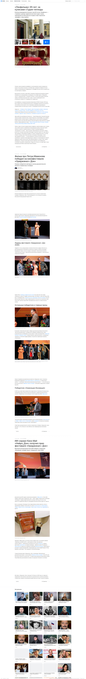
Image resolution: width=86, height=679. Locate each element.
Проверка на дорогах (36, 113)
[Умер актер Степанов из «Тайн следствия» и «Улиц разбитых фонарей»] (36, 655)
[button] (32, 29)
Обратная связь (82, 678)
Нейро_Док (44, 393)
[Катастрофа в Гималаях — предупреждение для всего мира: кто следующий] (50, 641)
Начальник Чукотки (39, 110)
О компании (4, 678)
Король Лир (22, 110)
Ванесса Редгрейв (33, 122)
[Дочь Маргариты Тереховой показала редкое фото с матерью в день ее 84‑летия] (36, 598)
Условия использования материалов (75, 678)
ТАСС (24, 4)
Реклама (7, 678)
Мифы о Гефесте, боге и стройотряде (23, 420)
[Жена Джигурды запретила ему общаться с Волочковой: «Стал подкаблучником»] (64, 655)
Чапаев (22, 109)
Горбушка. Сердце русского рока (27, 294)
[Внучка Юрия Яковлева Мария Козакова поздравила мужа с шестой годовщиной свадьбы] (36, 613)
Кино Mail (24, 438)
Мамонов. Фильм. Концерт (29, 383)
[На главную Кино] (3, 1)
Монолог (29, 113)
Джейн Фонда (21, 123)
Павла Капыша (18, 546)
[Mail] (1, 1)
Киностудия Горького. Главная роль (32, 380)
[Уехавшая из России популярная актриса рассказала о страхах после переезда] (50, 655)
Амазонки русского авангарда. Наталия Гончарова (35, 297)
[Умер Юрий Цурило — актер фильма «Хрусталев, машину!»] (64, 627)
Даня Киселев (33, 217)
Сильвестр (40, 543)
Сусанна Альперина (23, 217)
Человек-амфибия (29, 110)
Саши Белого (22, 544)
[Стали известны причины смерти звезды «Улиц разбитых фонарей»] (36, 670)
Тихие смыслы (46, 419)
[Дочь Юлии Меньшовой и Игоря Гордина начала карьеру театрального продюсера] (21, 670)
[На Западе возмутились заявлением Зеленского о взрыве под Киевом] (21, 613)
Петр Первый (28, 109)
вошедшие (36, 420)
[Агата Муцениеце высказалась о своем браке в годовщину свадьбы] (64, 641)
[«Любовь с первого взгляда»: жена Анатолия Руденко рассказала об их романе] (50, 598)
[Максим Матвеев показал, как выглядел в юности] (36, 641)
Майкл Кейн (32, 123)
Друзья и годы (23, 113)
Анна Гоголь (19, 167)
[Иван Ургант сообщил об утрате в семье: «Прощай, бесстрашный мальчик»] (21, 598)
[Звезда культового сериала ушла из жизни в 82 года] (36, 627)
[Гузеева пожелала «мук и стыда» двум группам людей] (64, 670)
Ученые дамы (44, 505)
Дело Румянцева (35, 109)
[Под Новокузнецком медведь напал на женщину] (50, 670)
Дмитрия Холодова (39, 546)
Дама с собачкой (43, 109)
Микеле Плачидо (40, 122)
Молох (44, 113)
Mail (1, 678)
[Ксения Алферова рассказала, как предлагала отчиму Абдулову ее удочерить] (50, 613)
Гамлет (16, 110)
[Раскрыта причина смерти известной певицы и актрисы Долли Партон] (64, 613)
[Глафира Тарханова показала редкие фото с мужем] (64, 598)
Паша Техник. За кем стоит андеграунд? (39, 507)
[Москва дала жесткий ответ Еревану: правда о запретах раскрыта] (50, 627)
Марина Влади (27, 123)
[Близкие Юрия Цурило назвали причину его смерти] (21, 641)
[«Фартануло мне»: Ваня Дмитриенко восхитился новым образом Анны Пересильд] (21, 627)
